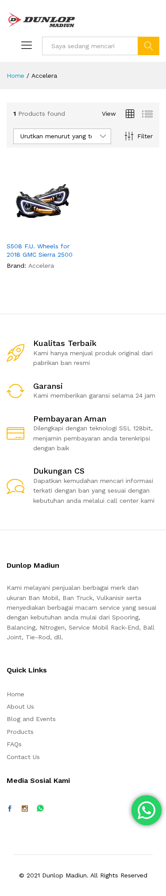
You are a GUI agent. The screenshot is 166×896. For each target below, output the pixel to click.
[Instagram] (24, 809)
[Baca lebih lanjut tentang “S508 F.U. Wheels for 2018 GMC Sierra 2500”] (20, 231)
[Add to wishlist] (61, 231)
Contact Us (23, 756)
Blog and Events (31, 718)
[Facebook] (9, 809)
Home (15, 694)
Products (20, 731)
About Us (20, 706)
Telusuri (148, 46)
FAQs (14, 744)
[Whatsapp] (40, 808)
